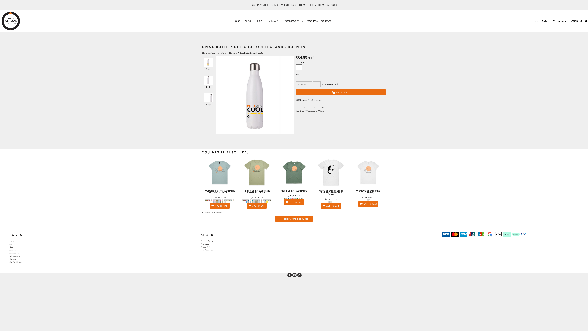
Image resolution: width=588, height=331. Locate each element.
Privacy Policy (206, 247)
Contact (12, 259)
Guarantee (205, 244)
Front (208, 69)
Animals (12, 250)
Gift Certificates (15, 262)
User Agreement (207, 250)
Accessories (14, 253)
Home (11, 241)
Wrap (208, 104)
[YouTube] (299, 275)
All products (14, 256)
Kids (11, 247)
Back (208, 87)
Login (536, 21)
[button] (248, 21)
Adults (12, 244)
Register (545, 21)
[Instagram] (294, 275)
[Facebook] (289, 275)
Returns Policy (207, 241)
